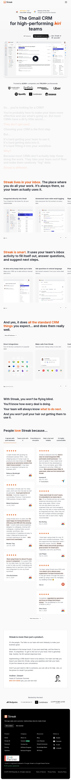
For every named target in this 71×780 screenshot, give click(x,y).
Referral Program (26, 750)
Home (6, 737)
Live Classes (41, 741)
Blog (38, 737)
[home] (8, 2)
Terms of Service (41, 772)
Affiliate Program (26, 747)
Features (7, 744)
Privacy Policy (52, 772)
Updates (7, 750)
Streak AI (7, 741)
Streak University (42, 744)
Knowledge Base (42, 747)
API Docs (39, 750)
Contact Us (24, 744)
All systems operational (12, 766)
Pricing (7, 747)
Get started (40, 36)
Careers (25, 741)
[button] (65, 2)
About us (23, 737)
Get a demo (9, 725)
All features (27, 36)
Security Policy (62, 772)
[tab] (10, 439)
